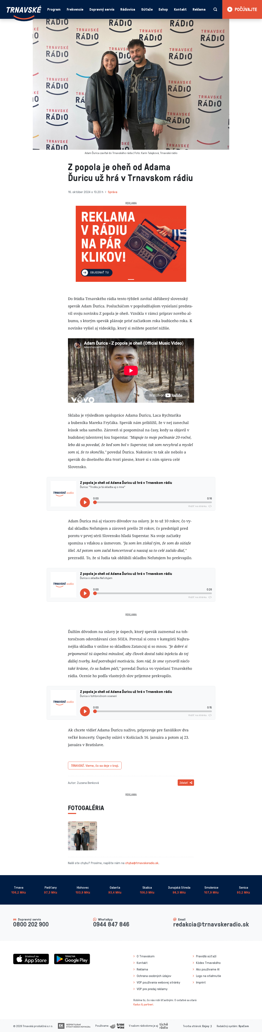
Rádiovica (127, 9)
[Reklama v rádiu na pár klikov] (131, 244)
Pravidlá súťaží (206, 956)
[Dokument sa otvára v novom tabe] (74, 1026)
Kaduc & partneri (143, 1004)
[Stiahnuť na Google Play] (72, 958)
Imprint (201, 982)
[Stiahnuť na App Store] (31, 958)
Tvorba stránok (192, 1026)
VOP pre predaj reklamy (152, 989)
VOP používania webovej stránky (158, 982)
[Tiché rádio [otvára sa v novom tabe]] (163, 1026)
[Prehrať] (85, 502)
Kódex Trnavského (208, 962)
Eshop (163, 9)
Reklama (199, 9)
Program (54, 9)
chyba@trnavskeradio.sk (141, 863)
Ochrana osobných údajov (154, 976)
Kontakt (180, 9)
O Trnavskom (146, 956)
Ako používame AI (207, 969)
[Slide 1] (131, 279)
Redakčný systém (227, 1026)
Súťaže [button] (147, 9)
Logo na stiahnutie (208, 976)
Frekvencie (75, 9)
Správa (112, 192)
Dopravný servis (101, 9)
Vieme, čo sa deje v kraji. (95, 765)
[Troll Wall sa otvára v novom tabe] (117, 1026)
